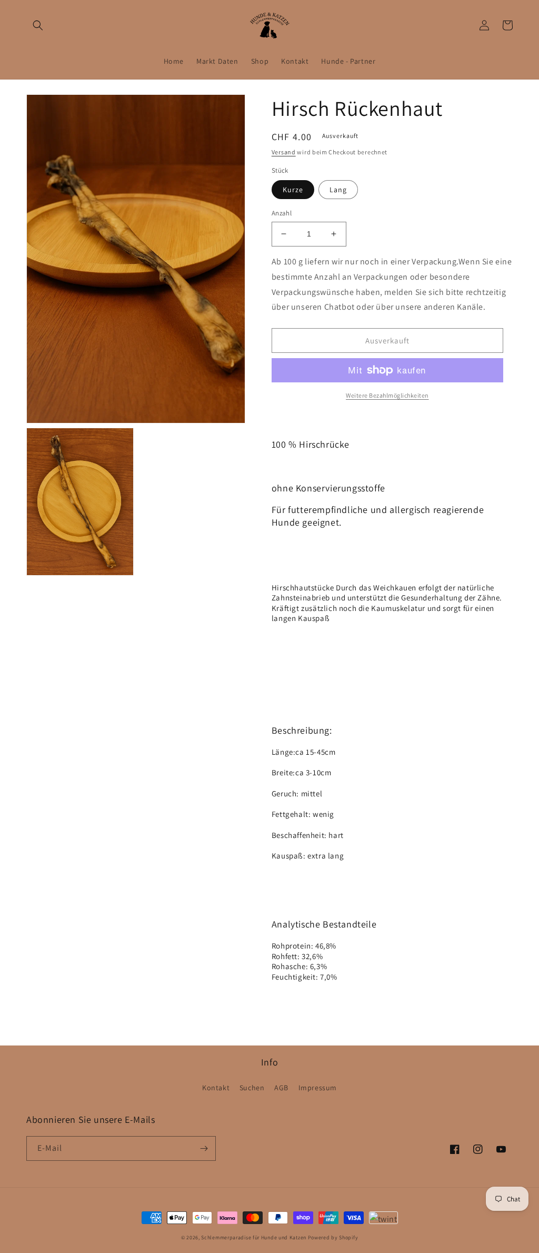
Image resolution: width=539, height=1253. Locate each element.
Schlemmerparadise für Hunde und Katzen (253, 1237)
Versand (284, 152)
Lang (338, 189)
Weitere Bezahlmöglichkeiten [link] (387, 395)
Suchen (252, 1087)
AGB (281, 1087)
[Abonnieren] (203, 1148)
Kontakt (215, 1087)
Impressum (317, 1087)
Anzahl (282, 213)
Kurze (293, 189)
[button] (37, 25)
